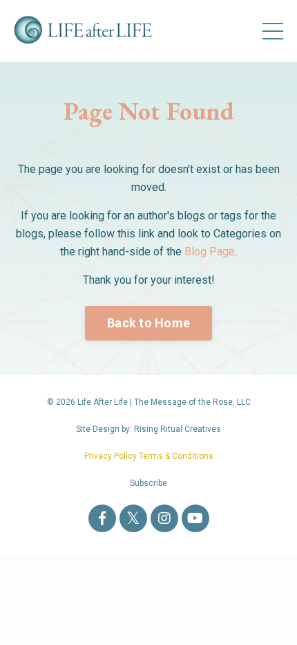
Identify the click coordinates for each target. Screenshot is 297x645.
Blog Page (209, 251)
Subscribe (148, 483)
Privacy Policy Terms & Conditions (148, 456)
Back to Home (148, 323)
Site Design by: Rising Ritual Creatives (148, 429)
